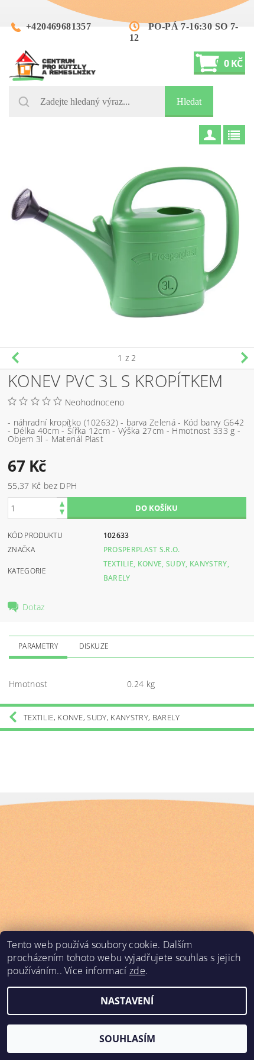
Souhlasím (127, 1038)
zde (137, 970)
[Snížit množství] (62, 513)
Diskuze (94, 646)
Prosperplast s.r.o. (141, 550)
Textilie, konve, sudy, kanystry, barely (102, 717)
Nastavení (127, 1000)
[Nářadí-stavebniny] (52, 65)
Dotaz (33, 607)
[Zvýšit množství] (62, 502)
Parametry (38, 646)
